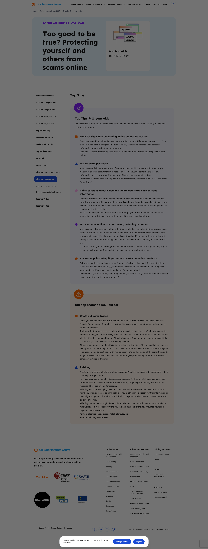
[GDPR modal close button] (132, 244)
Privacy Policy (79, 301)
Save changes (126, 303)
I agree (139, 541)
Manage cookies (122, 541)
